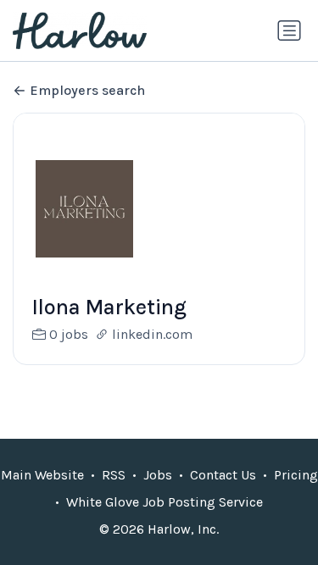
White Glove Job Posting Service (164, 502)
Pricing (296, 475)
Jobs (157, 475)
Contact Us (223, 475)
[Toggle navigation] (289, 30)
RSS (114, 475)
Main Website (42, 475)
